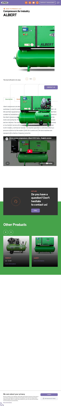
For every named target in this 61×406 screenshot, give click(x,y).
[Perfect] (16, 245)
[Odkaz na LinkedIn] (30, 2)
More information (7, 402)
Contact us (51, 87)
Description (8, 99)
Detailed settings (49, 398)
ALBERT (36, 258)
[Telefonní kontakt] (37, 2)
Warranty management (47, 2)
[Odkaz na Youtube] (33, 2)
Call (35, 210)
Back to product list (13, 9)
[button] (27, 79)
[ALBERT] (45, 245)
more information (10, 264)
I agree (49, 394)
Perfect (8, 258)
